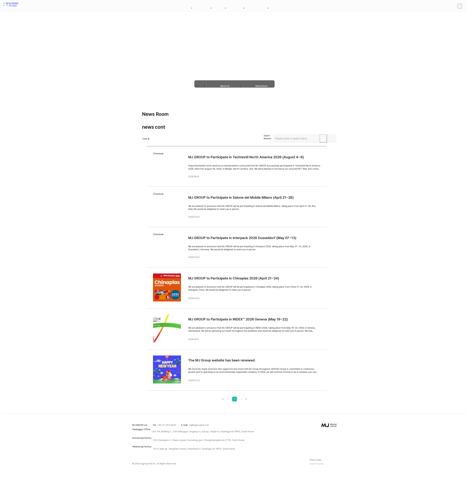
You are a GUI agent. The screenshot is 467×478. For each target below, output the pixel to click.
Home (203, 86)
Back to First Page (222, 399)
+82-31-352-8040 (166, 425)
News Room (261, 86)
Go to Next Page (241, 399)
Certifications (257, 8)
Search (323, 138)
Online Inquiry (282, 8)
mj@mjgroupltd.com (199, 425)
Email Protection (317, 464)
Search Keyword (267, 137)
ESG (220, 8)
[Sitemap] (459, 6)
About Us (203, 8)
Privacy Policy (315, 460)
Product (236, 8)
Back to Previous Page (227, 399)
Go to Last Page (246, 399)
